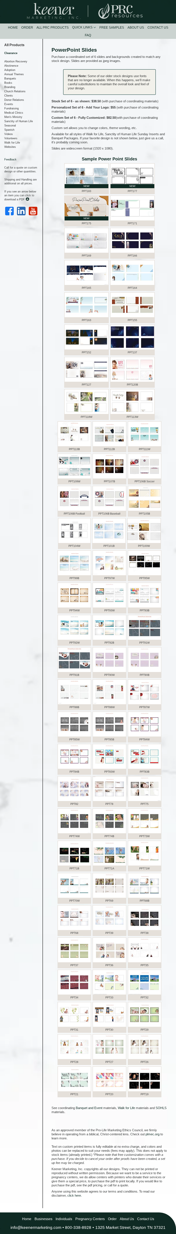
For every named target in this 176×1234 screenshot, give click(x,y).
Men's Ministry (13, 117)
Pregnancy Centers (90, 1219)
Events (8, 104)
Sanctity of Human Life (18, 121)
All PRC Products (52, 27)
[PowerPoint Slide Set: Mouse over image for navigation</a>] (74, 982)
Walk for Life (12, 142)
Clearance (10, 53)
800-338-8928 (78, 1227)
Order (27, 27)
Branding (9, 87)
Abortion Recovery (15, 61)
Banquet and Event (89, 1108)
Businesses (43, 1219)
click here (74, 1195)
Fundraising (11, 108)
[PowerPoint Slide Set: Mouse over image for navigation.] (132, 402)
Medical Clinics (13, 112)
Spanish (9, 129)
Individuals (64, 1219)
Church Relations (15, 91)
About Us (135, 27)
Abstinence (11, 65)
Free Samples (111, 27)
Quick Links (82, 27)
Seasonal (10, 125)
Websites (10, 146)
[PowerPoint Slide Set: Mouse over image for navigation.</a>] (86, 176)
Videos (8, 134)
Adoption (9, 70)
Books (8, 82)
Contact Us (157, 27)
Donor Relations (14, 99)
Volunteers (10, 138)
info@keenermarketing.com (36, 1227)
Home (13, 27)
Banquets (10, 78)
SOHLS (161, 1108)
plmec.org (152, 1134)
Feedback (10, 159)
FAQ (88, 35)
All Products (14, 45)
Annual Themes (14, 74)
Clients (8, 95)
